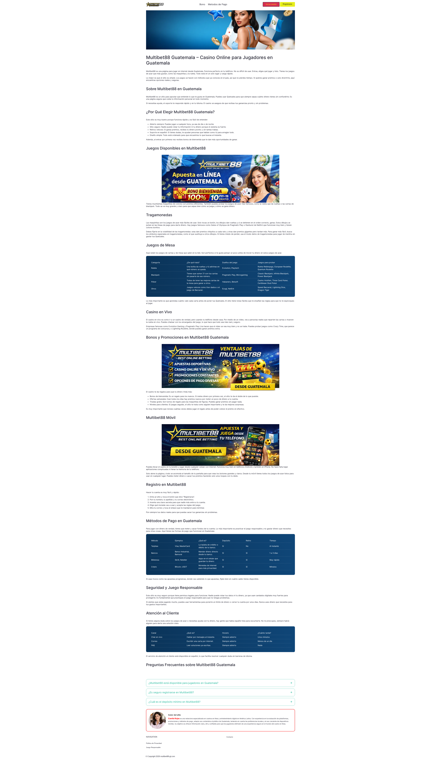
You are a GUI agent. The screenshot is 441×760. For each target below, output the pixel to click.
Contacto (229, 737)
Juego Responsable (153, 747)
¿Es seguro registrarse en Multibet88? (171, 692)
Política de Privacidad (154, 743)
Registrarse (287, 4)
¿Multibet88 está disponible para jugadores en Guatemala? (183, 682)
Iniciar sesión (271, 4)
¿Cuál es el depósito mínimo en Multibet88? (174, 701)
